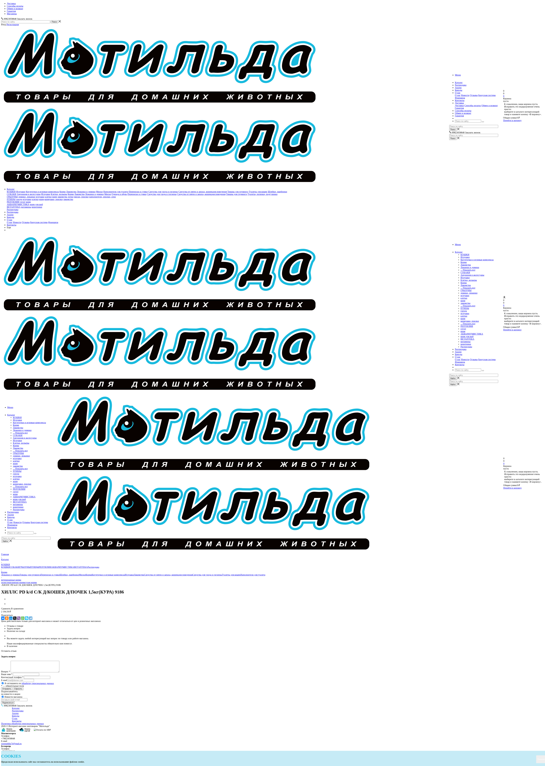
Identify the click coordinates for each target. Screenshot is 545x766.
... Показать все (468, 270)
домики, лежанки (26, 197)
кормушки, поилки (53, 199)
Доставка (459, 105)
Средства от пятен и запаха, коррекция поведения (202, 191)
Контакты (11, 225)
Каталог (11, 189)
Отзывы (474, 95)
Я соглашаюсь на (29, 683)
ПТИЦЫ (11, 199)
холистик (5, 582)
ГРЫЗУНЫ (12, 197)
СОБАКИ (11, 194)
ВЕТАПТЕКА (14, 207)
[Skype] (26, 618)
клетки (48, 197)
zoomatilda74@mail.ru (11, 743)
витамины (26, 207)
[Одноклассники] (7, 618)
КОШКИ (11, 191)
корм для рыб (36, 204)
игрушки (40, 197)
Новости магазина (13, 697)
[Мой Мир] (10, 618)
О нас (457, 95)
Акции (10, 214)
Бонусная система (487, 95)
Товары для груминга (237, 191)
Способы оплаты (472, 105)
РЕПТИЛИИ (13, 202)
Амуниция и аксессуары (29, 194)
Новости (465, 95)
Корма (62, 191)
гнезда (19, 199)
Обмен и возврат (489, 105)
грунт (22, 202)
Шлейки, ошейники (277, 191)
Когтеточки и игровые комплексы (42, 191)
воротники (37, 207)
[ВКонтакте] (3, 618)
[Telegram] (30, 618)
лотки (71, 197)
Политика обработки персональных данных (22, 723)
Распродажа (12, 209)
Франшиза (460, 98)
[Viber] (18, 618)
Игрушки (20, 191)
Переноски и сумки (138, 191)
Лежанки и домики (86, 191)
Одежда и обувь (119, 194)
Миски (99, 191)
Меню (458, 75)
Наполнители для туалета (115, 191)
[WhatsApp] (22, 618)
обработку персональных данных (38, 683)
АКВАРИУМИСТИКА (18, 204)
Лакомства (71, 191)
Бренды (10, 217)
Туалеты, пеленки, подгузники (262, 194)
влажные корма (17, 582)
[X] (14, 618)
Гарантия (459, 108)
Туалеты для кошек (258, 191)
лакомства (62, 197)
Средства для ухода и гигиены (163, 191)
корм (54, 197)
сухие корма (31, 582)
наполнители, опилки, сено (102, 197)
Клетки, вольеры (59, 194)
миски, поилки (81, 197)
